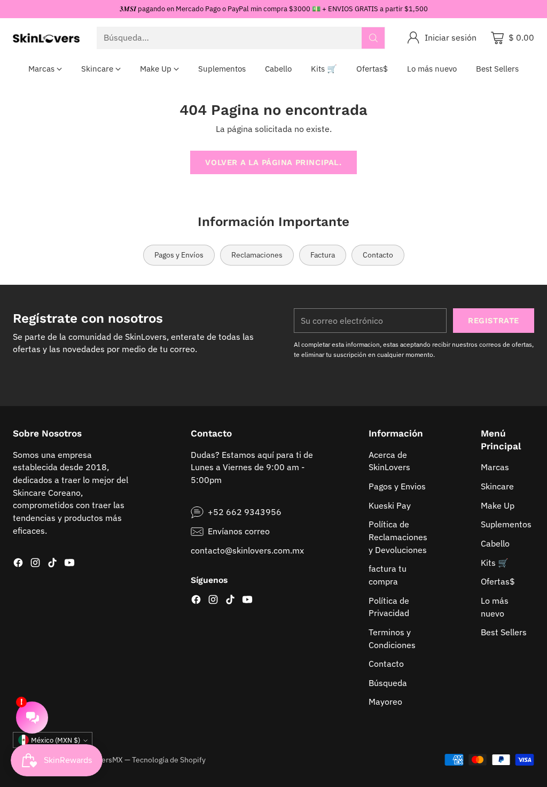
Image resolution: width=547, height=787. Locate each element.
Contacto (386, 663)
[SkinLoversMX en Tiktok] (52, 564)
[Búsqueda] (373, 38)
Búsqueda (388, 682)
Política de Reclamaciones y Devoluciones (398, 537)
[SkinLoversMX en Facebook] (18, 564)
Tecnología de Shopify (169, 760)
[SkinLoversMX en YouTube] (69, 564)
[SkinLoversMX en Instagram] (35, 564)
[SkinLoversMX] (46, 38)
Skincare (497, 486)
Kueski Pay (390, 505)
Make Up (497, 505)
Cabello (495, 543)
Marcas (495, 467)
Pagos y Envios (397, 486)
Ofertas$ (498, 581)
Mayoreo (385, 701)
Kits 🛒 (495, 562)
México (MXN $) (55, 740)
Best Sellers (504, 632)
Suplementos (506, 524)
